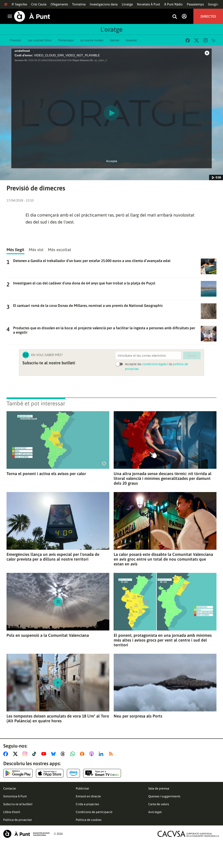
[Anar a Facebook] (6, 753)
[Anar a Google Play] (18, 773)
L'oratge (127, 4)
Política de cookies (88, 820)
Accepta (111, 161)
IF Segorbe (19, 4)
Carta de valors (158, 804)
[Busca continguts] (174, 17)
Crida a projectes (87, 804)
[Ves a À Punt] (32, 16)
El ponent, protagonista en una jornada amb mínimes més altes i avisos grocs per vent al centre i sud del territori (163, 640)
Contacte (9, 788)
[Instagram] (205, 40)
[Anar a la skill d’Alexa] (73, 773)
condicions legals (154, 364)
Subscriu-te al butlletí (17, 804)
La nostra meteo (91, 40)
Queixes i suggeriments (164, 796)
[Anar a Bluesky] (54, 753)
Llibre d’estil (11, 812)
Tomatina (79, 4)
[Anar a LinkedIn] (102, 753)
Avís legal (155, 812)
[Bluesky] (214, 40)
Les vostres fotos (39, 40)
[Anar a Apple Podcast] (92, 753)
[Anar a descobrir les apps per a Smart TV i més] (102, 773)
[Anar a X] (16, 753)
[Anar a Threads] (64, 753)
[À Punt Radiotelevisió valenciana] (26, 834)
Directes (208, 16)
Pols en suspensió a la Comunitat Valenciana (48, 635)
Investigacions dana (104, 4)
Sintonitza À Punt (15, 796)
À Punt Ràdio (173, 4)
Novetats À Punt (148, 4)
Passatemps (195, 4)
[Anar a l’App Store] (50, 773)
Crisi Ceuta (38, 4)
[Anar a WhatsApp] (73, 753)
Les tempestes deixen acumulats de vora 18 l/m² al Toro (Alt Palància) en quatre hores (58, 718)
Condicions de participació (94, 812)
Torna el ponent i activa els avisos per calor (46, 473)
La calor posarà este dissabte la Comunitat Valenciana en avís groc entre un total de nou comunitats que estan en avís (163, 559)
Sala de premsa (158, 788)
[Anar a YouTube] (44, 753)
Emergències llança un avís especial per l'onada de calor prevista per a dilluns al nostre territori (53, 556)
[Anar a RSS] (111, 753)
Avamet (131, 40)
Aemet (114, 40)
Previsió (15, 40)
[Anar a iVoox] (83, 753)
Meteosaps (66, 40)
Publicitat (82, 788)
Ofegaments (59, 4)
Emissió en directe (88, 796)
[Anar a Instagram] (26, 753)
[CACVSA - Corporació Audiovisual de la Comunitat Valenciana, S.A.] (188, 834)
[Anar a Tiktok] (35, 753)
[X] (196, 40)
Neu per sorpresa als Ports (138, 716)
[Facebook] (187, 40)
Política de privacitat (17, 820)
